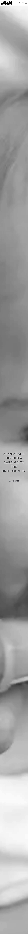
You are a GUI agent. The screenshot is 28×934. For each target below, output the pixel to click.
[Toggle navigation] (26, 2)
